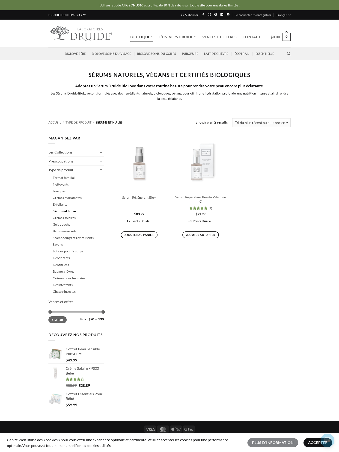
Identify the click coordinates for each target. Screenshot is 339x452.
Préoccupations (60, 161)
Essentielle (265, 54)
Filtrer (57, 320)
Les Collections (60, 152)
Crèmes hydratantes (67, 198)
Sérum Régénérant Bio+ (139, 197)
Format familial (64, 178)
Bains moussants (65, 231)
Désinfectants (63, 285)
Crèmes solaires (64, 218)
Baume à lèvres (63, 271)
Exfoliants (60, 205)
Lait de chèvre (216, 54)
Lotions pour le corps (68, 251)
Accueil (54, 122)
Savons (58, 245)
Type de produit (78, 122)
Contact (252, 37)
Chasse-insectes (64, 291)
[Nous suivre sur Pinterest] (215, 15)
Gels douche (61, 225)
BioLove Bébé (75, 54)
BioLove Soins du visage (111, 54)
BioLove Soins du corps (156, 54)
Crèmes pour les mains (69, 278)
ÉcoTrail (242, 54)
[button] (189, 15)
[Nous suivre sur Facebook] (203, 15)
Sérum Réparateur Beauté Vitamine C (200, 199)
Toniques (59, 191)
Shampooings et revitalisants (73, 238)
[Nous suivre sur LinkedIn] (221, 15)
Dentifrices (61, 265)
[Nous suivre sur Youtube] (228, 15)
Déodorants (61, 258)
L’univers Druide (176, 37)
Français (282, 15)
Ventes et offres (219, 37)
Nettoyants (61, 184)
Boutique (140, 37)
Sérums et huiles (64, 211)
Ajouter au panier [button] (139, 234)
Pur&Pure (190, 54)
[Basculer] (101, 152)
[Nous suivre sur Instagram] (209, 15)
